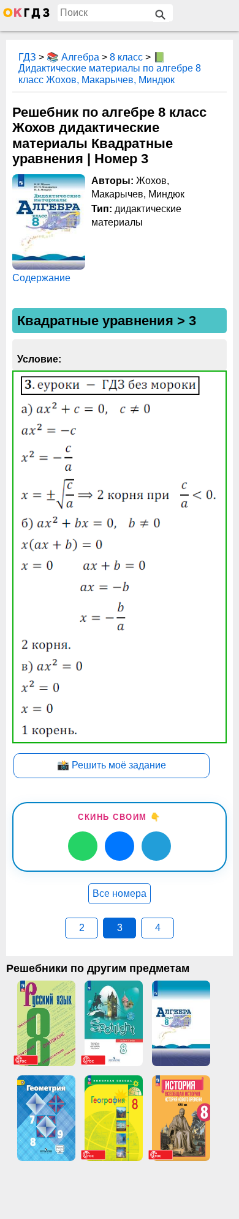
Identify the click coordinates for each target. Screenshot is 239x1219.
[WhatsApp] (82, 846)
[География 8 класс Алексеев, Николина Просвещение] (113, 1118)
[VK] (119, 846)
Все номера (119, 893)
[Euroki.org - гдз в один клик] (26, 16)
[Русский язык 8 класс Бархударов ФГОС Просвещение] (46, 1023)
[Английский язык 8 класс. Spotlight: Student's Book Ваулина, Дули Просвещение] (113, 1023)
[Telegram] (156, 846)
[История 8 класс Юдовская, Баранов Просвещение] (180, 1118)
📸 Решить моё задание (111, 765)
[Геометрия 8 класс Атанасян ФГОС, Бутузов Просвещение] (46, 1118)
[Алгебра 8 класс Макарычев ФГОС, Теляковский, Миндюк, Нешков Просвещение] (180, 1023)
